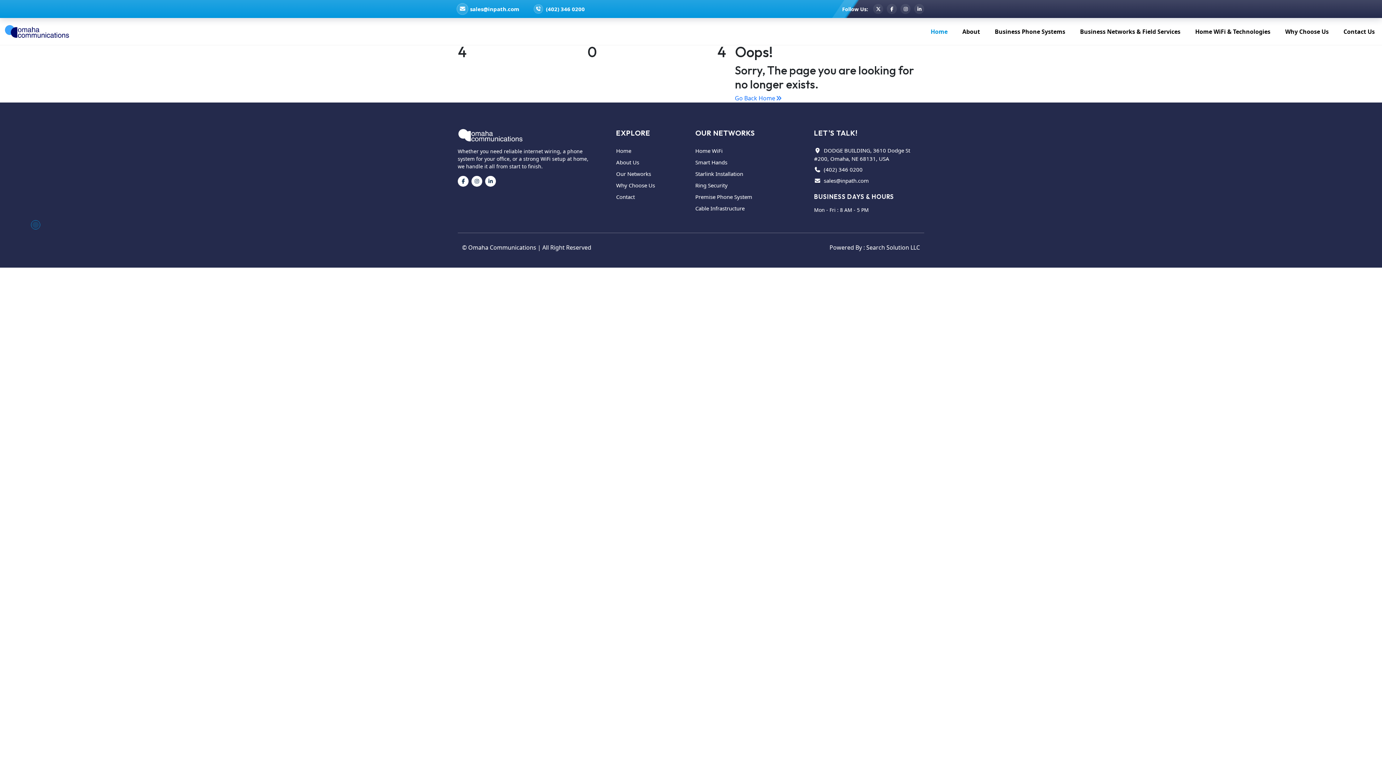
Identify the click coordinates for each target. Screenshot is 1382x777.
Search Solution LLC (893, 247)
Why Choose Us (1307, 32)
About (971, 32)
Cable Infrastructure (720, 208)
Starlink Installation (719, 173)
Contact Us (1359, 32)
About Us (627, 162)
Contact (625, 196)
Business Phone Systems (1030, 32)
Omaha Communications (502, 247)
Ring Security (711, 185)
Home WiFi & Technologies (1232, 32)
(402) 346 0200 (565, 9)
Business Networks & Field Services (1130, 32)
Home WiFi (709, 150)
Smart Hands (711, 162)
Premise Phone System (723, 196)
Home (939, 32)
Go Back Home (755, 98)
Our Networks (633, 173)
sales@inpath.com (494, 9)
